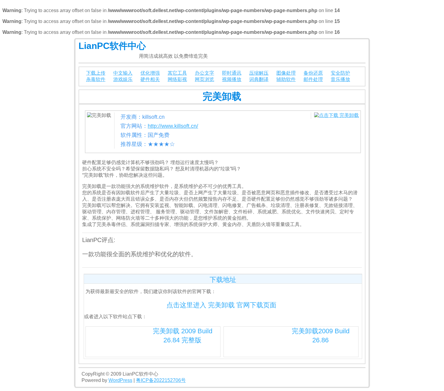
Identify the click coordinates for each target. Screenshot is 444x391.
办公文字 (204, 73)
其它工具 (177, 73)
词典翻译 (259, 79)
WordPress (120, 380)
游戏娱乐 (123, 79)
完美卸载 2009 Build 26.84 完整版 (182, 335)
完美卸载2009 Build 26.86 (320, 335)
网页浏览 (204, 79)
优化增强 (150, 73)
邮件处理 (313, 79)
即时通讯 (231, 73)
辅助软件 (286, 79)
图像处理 (286, 73)
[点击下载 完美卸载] (336, 115)
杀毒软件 (95, 79)
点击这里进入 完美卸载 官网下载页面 (221, 305)
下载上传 (95, 73)
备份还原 (313, 73)
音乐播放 (340, 79)
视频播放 (231, 79)
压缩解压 (259, 73)
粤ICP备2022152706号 (161, 380)
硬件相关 (150, 79)
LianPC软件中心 (112, 46)
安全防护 (340, 73)
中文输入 (123, 73)
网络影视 (177, 79)
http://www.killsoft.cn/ (173, 126)
